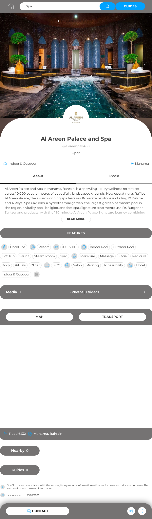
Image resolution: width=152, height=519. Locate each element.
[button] (38, 177)
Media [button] (114, 176)
